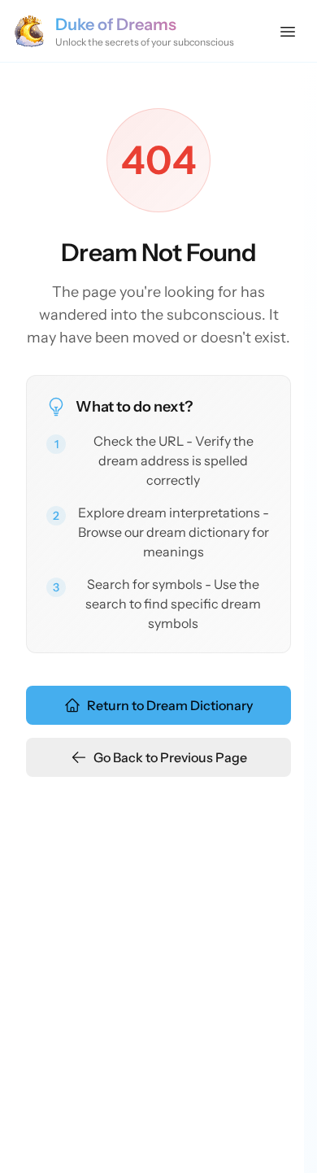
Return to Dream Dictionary (170, 705)
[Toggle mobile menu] (287, 31)
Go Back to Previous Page (170, 757)
